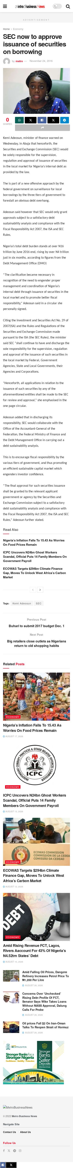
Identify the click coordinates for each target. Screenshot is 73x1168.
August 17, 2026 (14, 736)
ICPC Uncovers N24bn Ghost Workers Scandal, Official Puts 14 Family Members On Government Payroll (35, 556)
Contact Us (9, 1132)
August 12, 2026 (14, 886)
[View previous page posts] (33, 590)
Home (6, 29)
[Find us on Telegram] (14, 1150)
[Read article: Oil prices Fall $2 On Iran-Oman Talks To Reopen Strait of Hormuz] (11, 1027)
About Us (25, 1132)
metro (19, 61)
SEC (39, 603)
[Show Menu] (5, 6)
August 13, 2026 (14, 811)
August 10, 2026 (14, 961)
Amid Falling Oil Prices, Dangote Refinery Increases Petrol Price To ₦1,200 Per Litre (45, 976)
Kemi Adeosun (22, 603)
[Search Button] (68, 6)
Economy (18, 29)
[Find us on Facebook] (4, 1150)
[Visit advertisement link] (36, 14)
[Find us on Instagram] (20, 1150)
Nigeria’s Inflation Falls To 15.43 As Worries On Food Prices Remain (33, 542)
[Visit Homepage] (30, 6)
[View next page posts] (40, 590)
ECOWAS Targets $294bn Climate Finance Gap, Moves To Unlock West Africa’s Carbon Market (34, 572)
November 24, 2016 (41, 61)
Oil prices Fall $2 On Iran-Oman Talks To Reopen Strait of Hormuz (45, 1025)
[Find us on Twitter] (9, 1150)
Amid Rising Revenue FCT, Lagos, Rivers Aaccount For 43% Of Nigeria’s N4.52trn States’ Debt (34, 950)
